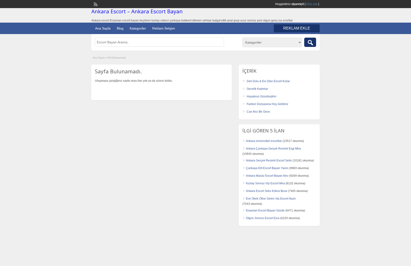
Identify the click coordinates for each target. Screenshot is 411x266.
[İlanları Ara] (310, 42)
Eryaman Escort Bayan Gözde (265, 210)
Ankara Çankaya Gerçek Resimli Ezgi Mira (273, 148)
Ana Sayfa (103, 28)
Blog (120, 28)
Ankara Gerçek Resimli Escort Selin (269, 160)
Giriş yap (312, 4)
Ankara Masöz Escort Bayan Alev (267, 175)
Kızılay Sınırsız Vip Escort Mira (265, 183)
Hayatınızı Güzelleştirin (261, 96)
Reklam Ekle (296, 28)
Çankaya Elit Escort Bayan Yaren (267, 168)
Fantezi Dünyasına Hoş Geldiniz (267, 104)
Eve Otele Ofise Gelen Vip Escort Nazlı (271, 198)
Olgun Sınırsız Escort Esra (262, 218)
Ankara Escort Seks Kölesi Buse (266, 191)
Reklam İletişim (163, 28)
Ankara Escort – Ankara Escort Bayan (137, 11)
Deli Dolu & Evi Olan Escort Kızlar (268, 81)
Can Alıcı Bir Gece (258, 111)
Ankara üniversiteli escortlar (264, 141)
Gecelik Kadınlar (257, 88)
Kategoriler (138, 28)
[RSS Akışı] (95, 4)
